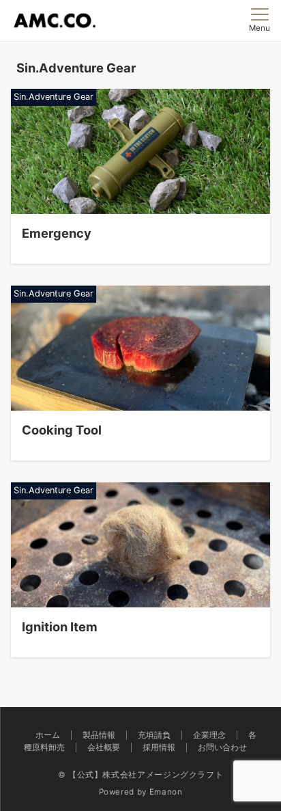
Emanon (166, 792)
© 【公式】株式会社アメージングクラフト (141, 775)
